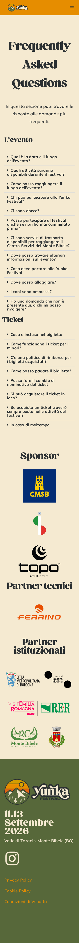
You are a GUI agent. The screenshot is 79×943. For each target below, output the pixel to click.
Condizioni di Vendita (25, 901)
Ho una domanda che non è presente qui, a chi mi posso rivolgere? (35, 305)
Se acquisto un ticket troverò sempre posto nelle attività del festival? (37, 411)
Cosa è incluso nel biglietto (37, 334)
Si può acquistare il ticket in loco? (36, 395)
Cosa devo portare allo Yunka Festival (37, 270)
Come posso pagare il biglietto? (41, 370)
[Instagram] (12, 858)
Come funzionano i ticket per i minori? (37, 346)
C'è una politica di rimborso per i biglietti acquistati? (39, 359)
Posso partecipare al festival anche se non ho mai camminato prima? (38, 224)
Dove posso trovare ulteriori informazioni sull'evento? (36, 257)
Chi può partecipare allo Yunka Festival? (38, 199)
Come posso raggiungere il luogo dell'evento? (34, 185)
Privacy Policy (18, 880)
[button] (71, 7)
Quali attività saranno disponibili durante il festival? (36, 172)
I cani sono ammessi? (31, 291)
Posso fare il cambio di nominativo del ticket (31, 382)
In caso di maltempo (30, 424)
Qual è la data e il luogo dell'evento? (32, 158)
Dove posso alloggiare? (33, 282)
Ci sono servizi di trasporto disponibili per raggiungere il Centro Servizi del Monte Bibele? (38, 241)
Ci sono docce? (25, 210)
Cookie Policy (17, 890)
